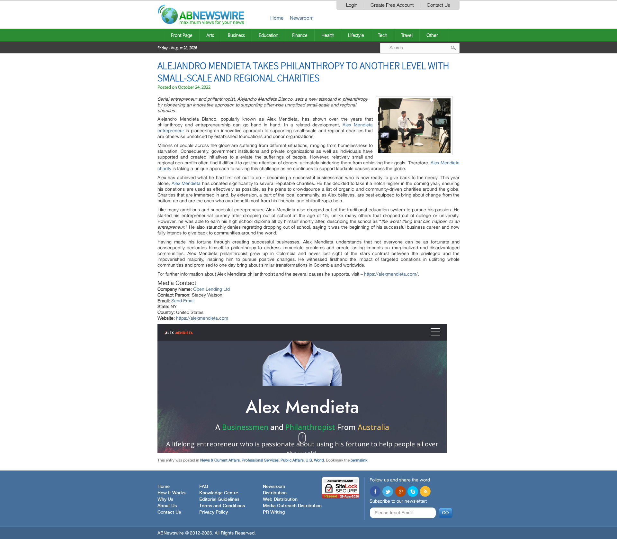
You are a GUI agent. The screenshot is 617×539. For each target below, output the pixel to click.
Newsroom (302, 18)
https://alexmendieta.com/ (391, 274)
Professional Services (260, 460)
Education (268, 35)
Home (276, 18)
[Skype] (412, 492)
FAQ (203, 486)
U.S (309, 460)
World (319, 460)
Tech (382, 35)
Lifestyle (356, 35)
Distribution (275, 493)
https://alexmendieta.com (202, 318)
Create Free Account (392, 5)
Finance (300, 35)
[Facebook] (375, 492)
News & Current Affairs (220, 460)
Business (236, 35)
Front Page (181, 35)
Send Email (182, 300)
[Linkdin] (400, 492)
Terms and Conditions (222, 506)
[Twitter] (387, 492)
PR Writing (274, 512)
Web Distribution (280, 499)
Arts (210, 35)
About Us (167, 506)
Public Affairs (292, 460)
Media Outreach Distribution (292, 506)
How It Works (171, 493)
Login (351, 5)
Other (432, 35)
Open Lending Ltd (211, 289)
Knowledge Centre (218, 493)
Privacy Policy (213, 512)
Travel (407, 35)
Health (327, 35)
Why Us (165, 499)
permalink (359, 460)
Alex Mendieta (186, 183)
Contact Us (438, 5)
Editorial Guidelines (219, 499)
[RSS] (425, 492)
